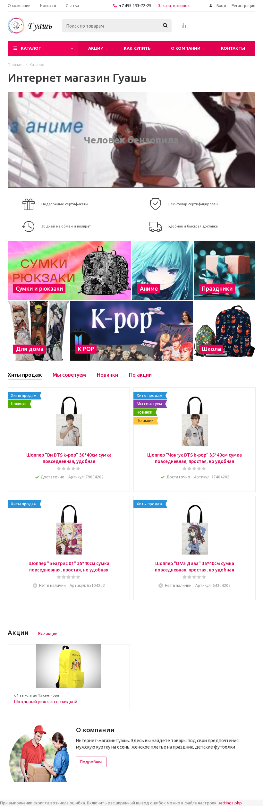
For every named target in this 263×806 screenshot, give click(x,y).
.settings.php (229, 803)
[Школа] (224, 330)
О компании (185, 48)
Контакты (233, 48)
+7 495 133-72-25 (135, 5)
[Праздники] (224, 270)
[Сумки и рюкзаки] (69, 270)
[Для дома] (38, 330)
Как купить (137, 48)
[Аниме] (162, 270)
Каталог (31, 48)
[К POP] (131, 330)
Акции (96, 48)
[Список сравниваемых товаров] (184, 28)
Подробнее (91, 761)
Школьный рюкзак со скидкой (45, 701)
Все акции (47, 633)
